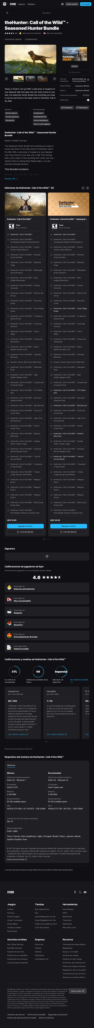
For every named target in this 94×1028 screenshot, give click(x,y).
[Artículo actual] (18, 79)
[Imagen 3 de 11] (42, 79)
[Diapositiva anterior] (6, 78)
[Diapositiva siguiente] (54, 78)
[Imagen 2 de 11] (30, 79)
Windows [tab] (11, 765)
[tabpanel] (47, 790)
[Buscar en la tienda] (7, 13)
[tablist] (47, 765)
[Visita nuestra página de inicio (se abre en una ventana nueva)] (47, 556)
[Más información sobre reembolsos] (88, 80)
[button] (30, 178)
